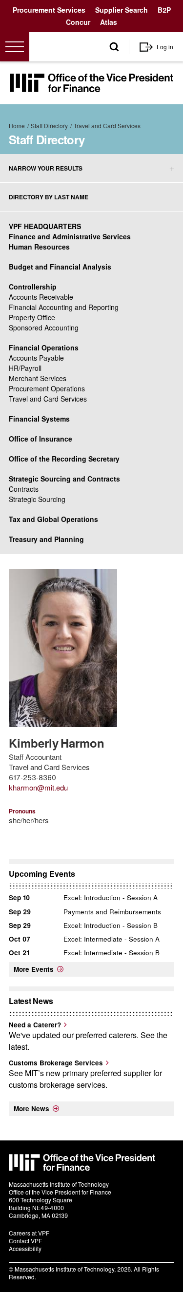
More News (31, 1108)
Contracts (24, 489)
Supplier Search (121, 10)
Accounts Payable (36, 358)
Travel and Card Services (107, 125)
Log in (165, 46)
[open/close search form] (114, 47)
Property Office (32, 317)
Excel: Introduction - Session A (110, 897)
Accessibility (25, 1248)
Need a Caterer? (35, 1024)
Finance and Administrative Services (70, 236)
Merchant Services (37, 378)
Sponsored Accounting (44, 327)
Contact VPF (25, 1240)
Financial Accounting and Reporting (64, 307)
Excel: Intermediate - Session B (111, 952)
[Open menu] (14, 46)
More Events (34, 969)
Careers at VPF (29, 1233)
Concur (78, 22)
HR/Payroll (25, 368)
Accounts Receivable (41, 297)
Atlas (108, 22)
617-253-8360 (32, 777)
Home (17, 125)
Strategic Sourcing (37, 499)
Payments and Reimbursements (112, 911)
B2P (164, 10)
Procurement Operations (47, 388)
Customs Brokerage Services (56, 1062)
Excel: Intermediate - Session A (111, 939)
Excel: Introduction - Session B (110, 925)
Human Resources (39, 246)
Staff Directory (49, 125)
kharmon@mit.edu (38, 787)
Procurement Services (49, 10)
